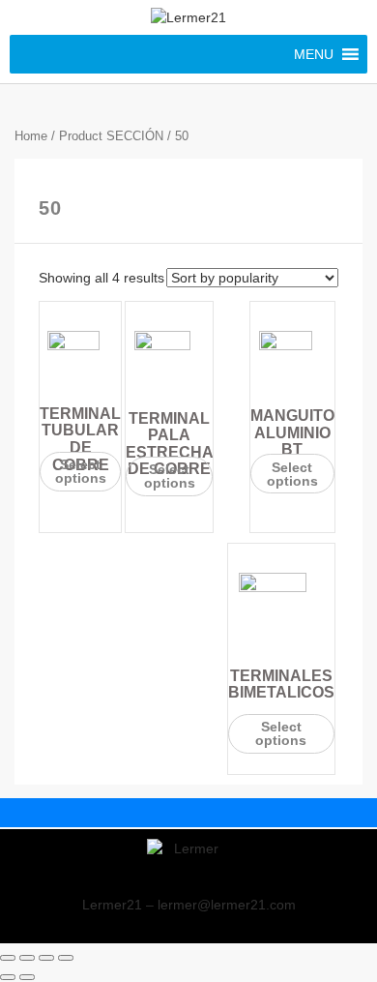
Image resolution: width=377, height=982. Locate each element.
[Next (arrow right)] (27, 977)
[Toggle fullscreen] (46, 958)
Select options (80, 471)
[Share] (27, 958)
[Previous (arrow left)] (7, 977)
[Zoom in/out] (65, 958)
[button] (314, 54)
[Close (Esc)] (7, 958)
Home (30, 136)
